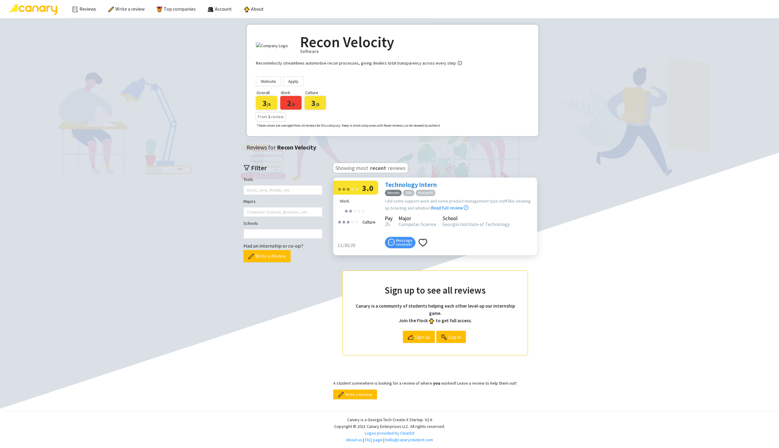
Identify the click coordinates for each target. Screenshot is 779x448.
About (257, 9)
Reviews (87, 9)
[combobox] (247, 190)
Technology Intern (411, 185)
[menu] (248, 9)
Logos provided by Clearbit (389, 433)
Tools (248, 179)
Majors (249, 201)
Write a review (130, 9)
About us (354, 440)
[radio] (339, 188)
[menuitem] (84, 9)
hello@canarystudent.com (409, 440)
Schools (250, 223)
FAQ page (374, 440)
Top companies (180, 9)
